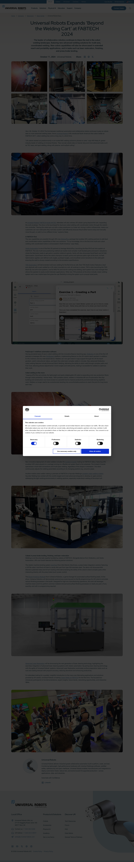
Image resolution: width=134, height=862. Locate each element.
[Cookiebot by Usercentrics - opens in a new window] (100, 409)
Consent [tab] (38, 416)
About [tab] (96, 416)
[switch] (56, 443)
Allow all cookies (95, 451)
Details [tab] (67, 416)
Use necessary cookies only (66, 451)
